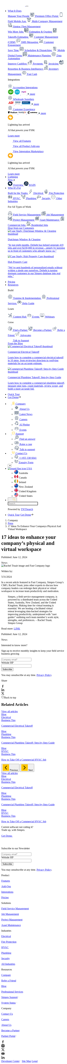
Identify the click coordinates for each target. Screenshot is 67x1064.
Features (5, 880)
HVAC (5, 947)
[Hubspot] (22, 113)
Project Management (11, 919)
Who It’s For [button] (14, 188)
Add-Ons (6, 886)
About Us (6, 1025)
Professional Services (12, 991)
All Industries (8, 964)
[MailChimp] (32, 113)
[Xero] (17, 94)
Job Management (10, 914)
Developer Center (10, 1061)
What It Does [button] (14, 10)
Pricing (11, 281)
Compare (6, 975)
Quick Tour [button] (14, 394)
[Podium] (13, 113)
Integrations (7, 892)
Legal (35, 1061)
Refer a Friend (8, 980)
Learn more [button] (14, 135)
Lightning (13, 178)
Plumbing (6, 953)
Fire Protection (8, 941)
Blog (3, 986)
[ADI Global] (11, 104)
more (32, 94)
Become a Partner (10, 1030)
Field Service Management (15, 908)
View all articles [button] (9, 711)
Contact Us (7, 1013)
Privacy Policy (44, 675)
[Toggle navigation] (27, 6)
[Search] (12, 499)
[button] (17, 403)
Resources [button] (13, 284)
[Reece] (18, 104)
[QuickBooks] (11, 94)
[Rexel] (26, 104)
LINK (17, 628)
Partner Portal (8, 1036)
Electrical (6, 936)
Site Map (26, 1061)
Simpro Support (9, 997)
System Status (8, 1002)
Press (10, 523)
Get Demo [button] (13, 397)
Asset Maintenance (11, 925)
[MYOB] (24, 94)
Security (5, 958)
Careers (5, 1019)
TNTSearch (27, 509)
